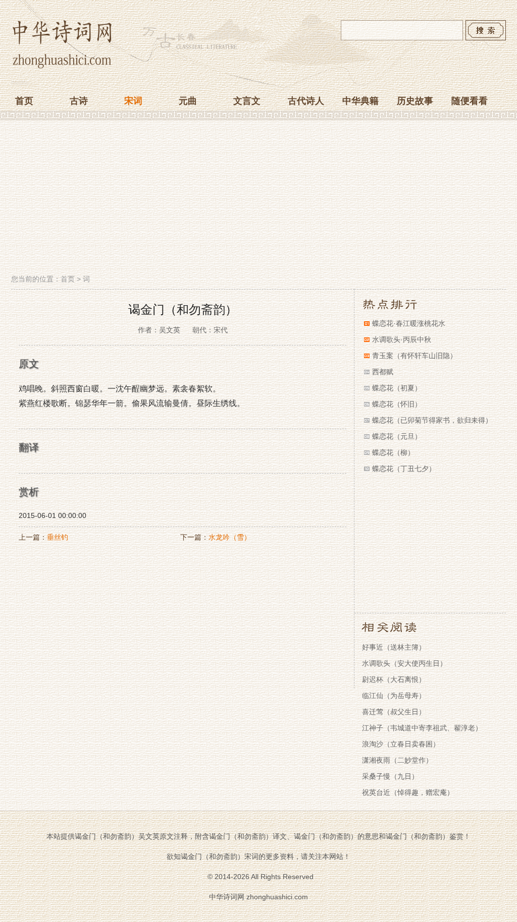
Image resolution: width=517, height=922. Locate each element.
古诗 (79, 101)
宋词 (133, 101)
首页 (24, 101)
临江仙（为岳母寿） (394, 696)
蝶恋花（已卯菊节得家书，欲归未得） (432, 420)
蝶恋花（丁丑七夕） (404, 469)
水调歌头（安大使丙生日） (404, 663)
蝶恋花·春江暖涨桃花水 (408, 323)
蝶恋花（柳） (393, 452)
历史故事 (415, 101)
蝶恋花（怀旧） (397, 404)
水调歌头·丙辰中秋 (401, 339)
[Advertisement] (258, 198)
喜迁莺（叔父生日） (394, 712)
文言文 (247, 101)
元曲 (188, 101)
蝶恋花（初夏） (397, 388)
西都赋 (382, 372)
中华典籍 (360, 101)
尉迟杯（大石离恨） (394, 679)
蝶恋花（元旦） (397, 436)
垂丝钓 (57, 537)
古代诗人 (306, 101)
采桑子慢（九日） (390, 776)
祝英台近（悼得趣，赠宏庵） (408, 792)
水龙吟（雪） (230, 537)
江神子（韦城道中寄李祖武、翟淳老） (422, 728)
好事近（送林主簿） (394, 647)
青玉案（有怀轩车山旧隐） (414, 356)
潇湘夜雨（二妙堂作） (397, 760)
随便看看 (469, 101)
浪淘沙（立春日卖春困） (401, 744)
